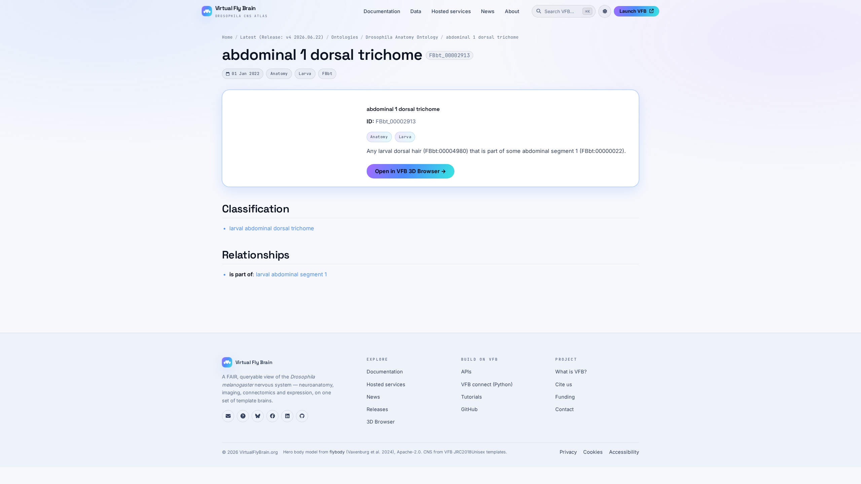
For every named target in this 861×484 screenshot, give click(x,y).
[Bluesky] (258, 416)
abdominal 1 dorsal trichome (482, 37)
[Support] (228, 416)
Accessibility (624, 452)
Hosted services (451, 11)
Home (227, 37)
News (487, 11)
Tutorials (471, 397)
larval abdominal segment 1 (291, 274)
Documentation (382, 11)
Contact (564, 409)
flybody (337, 451)
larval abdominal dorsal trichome (271, 228)
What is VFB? (571, 372)
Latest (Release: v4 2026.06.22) (282, 37)
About (512, 11)
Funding (565, 397)
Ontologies (344, 37)
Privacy (568, 452)
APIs (466, 372)
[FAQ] (243, 416)
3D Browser (381, 422)
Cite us (563, 384)
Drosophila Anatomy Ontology (402, 37)
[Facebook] (272, 416)
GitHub (469, 409)
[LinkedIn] (287, 416)
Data (415, 11)
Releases (377, 409)
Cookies (593, 452)
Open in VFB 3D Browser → (410, 171)
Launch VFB (633, 11)
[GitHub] (302, 416)
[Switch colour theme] (604, 11)
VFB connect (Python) (487, 384)
